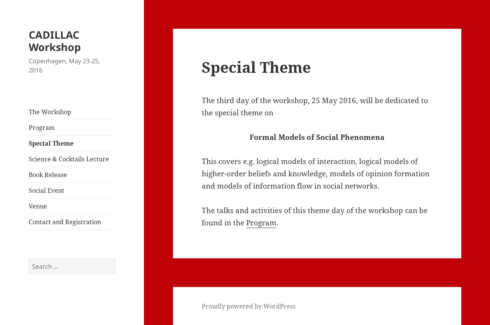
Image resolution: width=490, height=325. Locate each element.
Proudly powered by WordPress (249, 306)
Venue (38, 206)
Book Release (48, 175)
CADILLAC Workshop (55, 41)
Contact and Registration (65, 222)
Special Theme (51, 143)
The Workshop (50, 112)
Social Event (46, 190)
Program (42, 127)
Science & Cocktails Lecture (69, 159)
